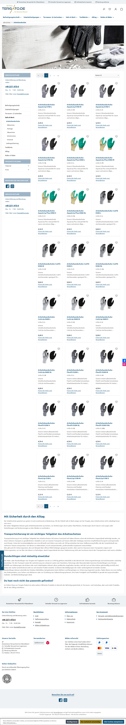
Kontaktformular (23, 94)
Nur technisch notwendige (91, 722)
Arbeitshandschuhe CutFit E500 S (78, 265)
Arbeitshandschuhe (13, 121)
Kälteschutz (11, 125)
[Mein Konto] (115, 9)
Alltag (7, 151)
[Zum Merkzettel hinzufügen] (59, 83)
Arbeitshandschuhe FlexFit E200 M (104, 371)
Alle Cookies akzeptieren (113, 722)
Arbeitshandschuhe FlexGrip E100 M (75, 477)
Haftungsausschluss (42, 619)
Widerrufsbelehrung (42, 625)
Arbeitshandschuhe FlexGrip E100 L (46, 477)
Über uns (70, 616)
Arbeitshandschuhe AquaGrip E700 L (46, 106)
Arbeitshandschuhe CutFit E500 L (107, 212)
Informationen (71, 612)
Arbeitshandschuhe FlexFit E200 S (46, 424)
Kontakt (38, 622)
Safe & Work (9, 117)
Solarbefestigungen (12, 109)
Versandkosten (58, 712)
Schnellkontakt (2, 560)
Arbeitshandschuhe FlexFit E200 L (75, 371)
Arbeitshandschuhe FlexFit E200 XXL (104, 424)
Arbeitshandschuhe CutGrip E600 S (104, 318)
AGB (36, 616)
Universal (10, 139)
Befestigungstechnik (12, 105)
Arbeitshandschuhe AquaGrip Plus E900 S (47, 212)
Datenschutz (71, 619)
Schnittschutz (11, 136)
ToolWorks (9, 147)
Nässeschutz (11, 132)
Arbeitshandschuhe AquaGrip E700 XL (46, 159)
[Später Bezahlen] (107, 643)
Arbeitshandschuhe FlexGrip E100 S (104, 477)
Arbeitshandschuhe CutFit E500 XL (107, 265)
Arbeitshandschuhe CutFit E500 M (49, 265)
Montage (10, 128)
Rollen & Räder (10, 155)
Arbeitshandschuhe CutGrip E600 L (46, 318)
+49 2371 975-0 (12, 86)
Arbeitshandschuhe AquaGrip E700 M (75, 106)
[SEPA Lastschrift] (114, 648)
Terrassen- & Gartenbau (13, 113)
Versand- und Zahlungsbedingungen (110, 616)
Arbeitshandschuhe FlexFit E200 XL (75, 424)
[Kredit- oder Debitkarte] (103, 648)
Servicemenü (102, 612)
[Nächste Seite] (54, 75)
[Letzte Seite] (58, 75)
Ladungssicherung (12, 143)
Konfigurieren (72, 722)
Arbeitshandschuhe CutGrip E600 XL (46, 371)
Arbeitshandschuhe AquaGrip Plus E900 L (76, 159)
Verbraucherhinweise (105, 619)
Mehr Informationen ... (10, 723)
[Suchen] (103, 9)
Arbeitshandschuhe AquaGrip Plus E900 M (105, 159)
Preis (7, 170)
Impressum (70, 622)
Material (8, 166)
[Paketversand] (47, 643)
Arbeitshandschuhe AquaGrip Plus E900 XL (76, 212)
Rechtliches (38, 612)
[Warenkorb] (121, 9)
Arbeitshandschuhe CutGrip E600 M (75, 318)
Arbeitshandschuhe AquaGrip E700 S (104, 106)
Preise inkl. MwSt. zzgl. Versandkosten (45, 126)
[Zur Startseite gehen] (15, 9)
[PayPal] (99, 643)
